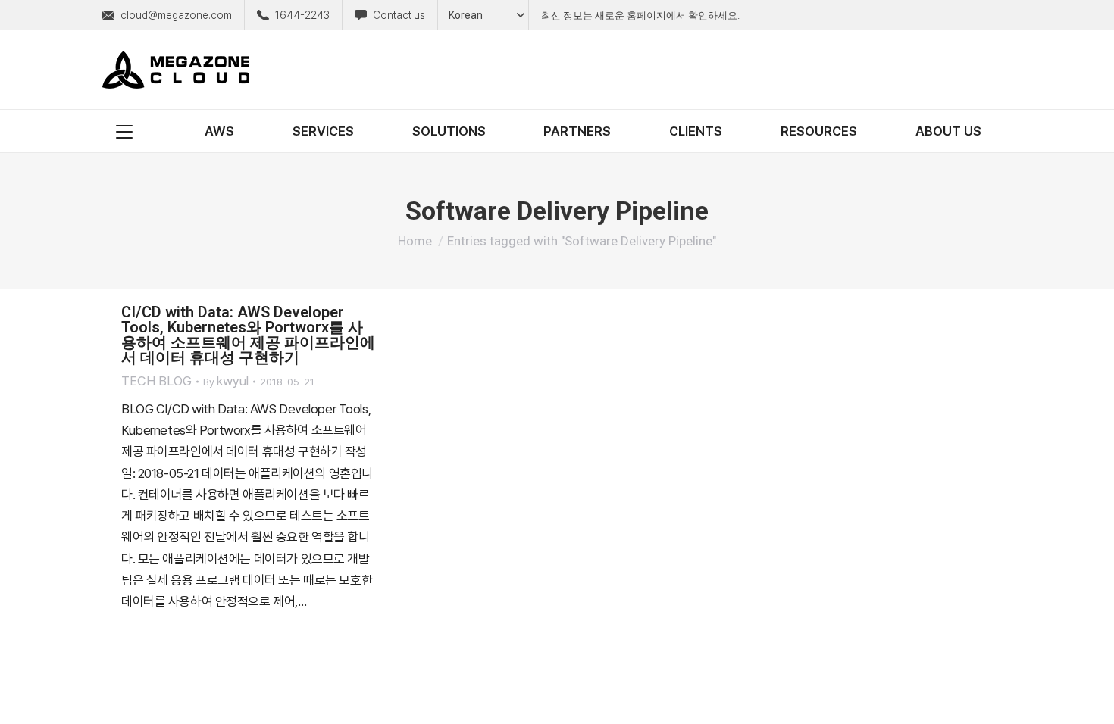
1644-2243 (302, 15)
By (226, 381)
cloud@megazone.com (176, 15)
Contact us (399, 15)
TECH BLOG (156, 381)
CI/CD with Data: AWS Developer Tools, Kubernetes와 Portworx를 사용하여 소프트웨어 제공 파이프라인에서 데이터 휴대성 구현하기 (248, 335)
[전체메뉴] (124, 131)
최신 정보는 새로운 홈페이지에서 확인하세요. (640, 15)
